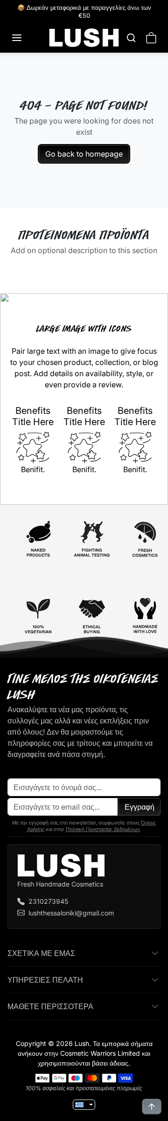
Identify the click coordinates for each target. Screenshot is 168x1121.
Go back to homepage (84, 153)
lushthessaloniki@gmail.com (71, 913)
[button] (26, 37)
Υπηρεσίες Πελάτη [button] (45, 979)
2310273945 (48, 901)
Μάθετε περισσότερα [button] (50, 1006)
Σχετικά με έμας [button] (41, 953)
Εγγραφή (139, 807)
